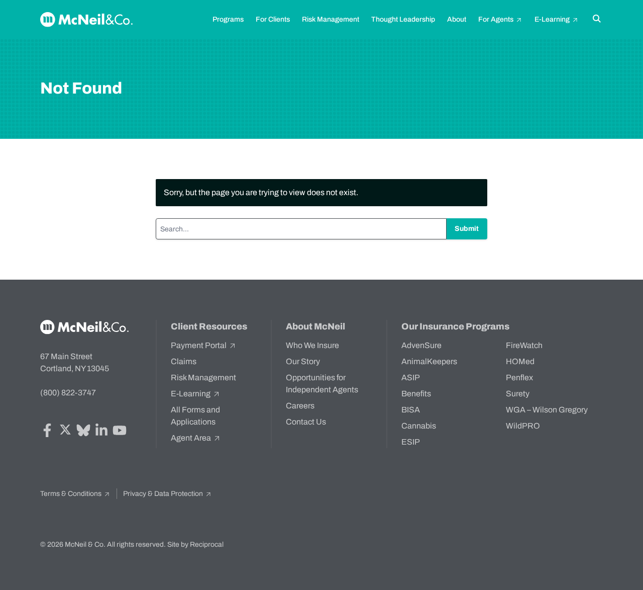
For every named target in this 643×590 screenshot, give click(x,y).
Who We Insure (312, 345)
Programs (228, 19)
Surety (517, 393)
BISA (410, 409)
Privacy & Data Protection (163, 493)
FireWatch (524, 345)
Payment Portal (199, 345)
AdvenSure (421, 345)
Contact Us (306, 421)
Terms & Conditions (71, 493)
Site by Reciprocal (195, 544)
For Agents (496, 19)
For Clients (273, 19)
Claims (183, 361)
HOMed (520, 361)
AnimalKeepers (429, 361)
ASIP (410, 377)
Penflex (519, 377)
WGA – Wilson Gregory (547, 409)
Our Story (303, 361)
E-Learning (552, 19)
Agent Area (191, 438)
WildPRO (523, 426)
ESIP (410, 442)
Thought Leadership (403, 19)
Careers (300, 405)
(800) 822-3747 (68, 392)
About (456, 19)
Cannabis (418, 426)
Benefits (416, 393)
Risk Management (330, 19)
